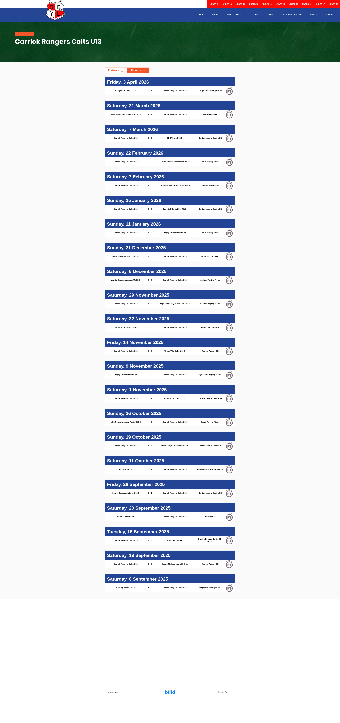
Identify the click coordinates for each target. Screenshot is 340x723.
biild (116, 692)
